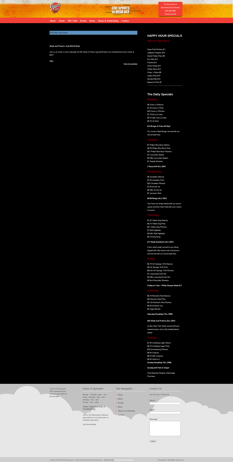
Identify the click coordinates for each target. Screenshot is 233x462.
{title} (51, 61)
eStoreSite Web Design (124, 460)
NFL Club (72, 20)
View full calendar (130, 63)
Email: (152, 409)
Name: (153, 400)
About (62, 20)
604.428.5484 (54, 396)
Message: (154, 419)
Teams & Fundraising (108, 20)
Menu (92, 20)
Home (53, 20)
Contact (125, 20)
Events (83, 20)
